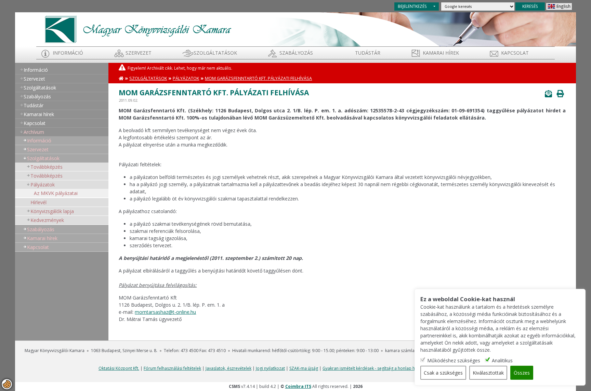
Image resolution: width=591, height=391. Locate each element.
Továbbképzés (46, 167)
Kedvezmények (47, 220)
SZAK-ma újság (303, 368)
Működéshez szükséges (453, 360)
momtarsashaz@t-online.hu (165, 312)
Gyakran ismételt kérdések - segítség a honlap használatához (382, 368)
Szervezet (139, 53)
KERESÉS (530, 6)
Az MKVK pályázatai (56, 193)
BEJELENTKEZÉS (412, 6)
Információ (68, 53)
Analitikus (502, 360)
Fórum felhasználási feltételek (172, 368)
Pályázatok (42, 184)
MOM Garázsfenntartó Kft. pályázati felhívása (258, 78)
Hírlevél (38, 202)
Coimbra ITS (298, 386)
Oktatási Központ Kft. (118, 368)
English (563, 6)
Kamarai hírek (441, 53)
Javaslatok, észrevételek (228, 368)
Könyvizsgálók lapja (52, 211)
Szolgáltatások (215, 53)
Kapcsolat (515, 53)
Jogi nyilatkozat (270, 368)
